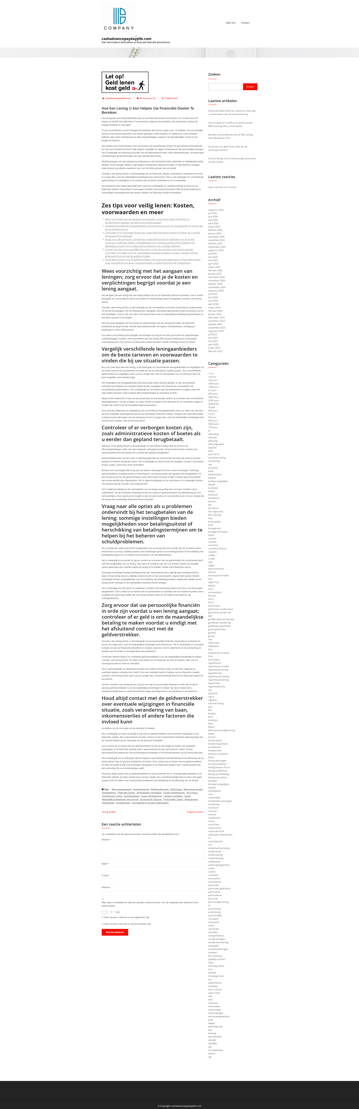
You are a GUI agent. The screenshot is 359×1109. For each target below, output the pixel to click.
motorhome (214, 827)
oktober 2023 (215, 324)
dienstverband (216, 568)
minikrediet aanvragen (220, 801)
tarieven (212, 952)
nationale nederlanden (220, 834)
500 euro (213, 420)
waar (210, 1019)
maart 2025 (214, 267)
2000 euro (213, 397)
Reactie (106, 839)
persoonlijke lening (173, 799)
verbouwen (214, 1006)
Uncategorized (216, 976)
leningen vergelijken (218, 784)
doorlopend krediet (218, 575)
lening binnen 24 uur (219, 767)
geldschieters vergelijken (149, 792)
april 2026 (213, 223)
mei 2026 (213, 219)
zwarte (211, 1053)
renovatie (213, 918)
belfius (211, 491)
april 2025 (213, 263)
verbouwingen (215, 1013)
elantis (211, 585)
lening (187, 796)
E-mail (105, 875)
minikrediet (214, 797)
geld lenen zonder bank (220, 609)
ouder (211, 868)
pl (209, 905)
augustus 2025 (216, 250)
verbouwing (214, 1009)
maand (212, 787)
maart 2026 (214, 226)
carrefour (213, 545)
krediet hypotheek (217, 743)
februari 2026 (215, 230)
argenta (212, 447)
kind (210, 716)
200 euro (213, 393)
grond (211, 636)
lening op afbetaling (218, 774)
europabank (214, 592)
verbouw (213, 1003)
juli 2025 (212, 253)
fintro (211, 599)
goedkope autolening (219, 622)
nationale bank (216, 831)
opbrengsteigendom (219, 864)
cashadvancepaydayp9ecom (118, 98)
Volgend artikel (195, 811)
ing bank (212, 693)
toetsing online (216, 965)
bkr (210, 504)
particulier (213, 885)
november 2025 (216, 240)
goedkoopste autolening (221, 619)
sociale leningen (216, 939)
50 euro (212, 417)
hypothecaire (215, 673)
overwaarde (214, 881)
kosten (211, 737)
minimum (213, 807)
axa (210, 464)
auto (210, 450)
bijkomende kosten (193, 789)
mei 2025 (213, 260)
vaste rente (214, 992)
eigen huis (213, 582)
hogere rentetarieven (174, 792)
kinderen (213, 720)
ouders (212, 871)
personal (213, 898)
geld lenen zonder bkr (219, 612)
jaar (210, 706)
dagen (211, 565)
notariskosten (215, 841)
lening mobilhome (217, 770)
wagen (211, 1023)
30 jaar (211, 407)
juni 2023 (213, 337)
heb (210, 639)
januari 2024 (214, 314)
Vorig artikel (109, 811)
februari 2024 (215, 310)
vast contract (215, 989)
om (210, 844)
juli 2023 (212, 334)
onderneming (215, 854)
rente (211, 925)
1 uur (211, 373)
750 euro (213, 427)
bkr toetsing (214, 514)
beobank (213, 494)
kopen (211, 733)
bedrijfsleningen (141, 789)
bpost (211, 535)
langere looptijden (173, 796)
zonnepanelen (215, 1050)
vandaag (212, 986)
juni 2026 (213, 216)
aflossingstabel (216, 444)
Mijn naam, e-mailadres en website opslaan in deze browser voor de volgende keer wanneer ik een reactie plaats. (150, 904)
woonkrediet (215, 1036)
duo (210, 578)
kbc (210, 710)
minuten (212, 811)
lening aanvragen (217, 760)
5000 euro (213, 424)
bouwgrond (214, 528)
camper (212, 538)
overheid (213, 875)
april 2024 (213, 304)
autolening (214, 461)
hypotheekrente (131, 796)
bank (210, 471)
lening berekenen (217, 764)
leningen (212, 780)
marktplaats (214, 790)
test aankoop (215, 955)
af (209, 430)
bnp (210, 518)
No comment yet (148, 98)
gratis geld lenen (217, 629)
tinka (210, 962)
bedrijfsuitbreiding (160, 789)
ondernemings (216, 858)
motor (211, 821)
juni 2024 (213, 297)
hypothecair (214, 663)
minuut (212, 814)
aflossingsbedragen (122, 789)
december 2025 (216, 236)
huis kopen (192, 792)
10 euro (212, 376)
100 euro (213, 380)
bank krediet (214, 474)
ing (209, 689)
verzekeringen (123, 803)
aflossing (213, 440)
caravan (212, 541)
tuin (210, 969)
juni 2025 (213, 256)
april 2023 (213, 344)
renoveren (213, 922)
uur (210, 979)
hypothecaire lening (112, 796)
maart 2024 (214, 307)
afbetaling (213, 434)
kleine (211, 726)
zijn (210, 1046)
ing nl (211, 696)
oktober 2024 (215, 283)
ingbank (212, 700)
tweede (212, 972)
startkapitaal (108, 803)
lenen (211, 757)
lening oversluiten (217, 777)
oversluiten (214, 878)
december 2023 (216, 317)
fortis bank (214, 605)
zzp (210, 1056)
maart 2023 (214, 347)
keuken (212, 713)
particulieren (215, 895)
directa (212, 572)
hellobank (213, 646)
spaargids (213, 945)
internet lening (216, 703)
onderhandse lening (219, 848)
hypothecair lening (218, 669)
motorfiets (213, 824)
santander (213, 928)
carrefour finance (217, 548)
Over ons (231, 22)
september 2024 (216, 287)
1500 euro (213, 387)
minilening (213, 804)
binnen (212, 501)
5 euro (211, 413)
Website (106, 887)
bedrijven (213, 487)
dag (210, 562)
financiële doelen (126, 792)
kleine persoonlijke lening (221, 730)
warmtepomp (215, 1026)
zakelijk (212, 1040)
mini (210, 794)
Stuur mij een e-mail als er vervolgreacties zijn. (127, 917)
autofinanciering (217, 457)
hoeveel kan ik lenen (219, 652)
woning (212, 1033)
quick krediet (215, 915)
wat (210, 1029)
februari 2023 (215, 351)
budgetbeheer (109, 792)
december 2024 (216, 277)
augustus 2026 (216, 209)
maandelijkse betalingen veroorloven (120, 799)
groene (212, 632)
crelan (211, 558)
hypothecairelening (218, 679)
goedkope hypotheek (219, 626)
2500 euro (213, 400)
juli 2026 (212, 213)
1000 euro (213, 383)
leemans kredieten (218, 753)
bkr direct (213, 508)
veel (210, 999)
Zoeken (214, 74)
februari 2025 (215, 270)
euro (210, 588)
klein (210, 723)
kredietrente (214, 750)
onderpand (214, 861)
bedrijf (211, 484)
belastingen (176, 789)
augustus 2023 (216, 331)
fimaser (212, 595)
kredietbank (214, 747)
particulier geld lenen (219, 888)
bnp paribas (214, 521)
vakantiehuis (215, 982)
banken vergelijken (218, 481)
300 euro (213, 410)
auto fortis (213, 454)
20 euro (212, 390)
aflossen (212, 437)
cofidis (211, 555)
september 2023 (216, 327)
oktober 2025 (215, 243)
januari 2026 (214, 233)
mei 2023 (213, 341)
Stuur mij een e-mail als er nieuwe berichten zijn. (127, 924)
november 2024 (216, 280)
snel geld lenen (216, 935)
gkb (210, 615)
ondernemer (215, 851)
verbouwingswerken (219, 1016)
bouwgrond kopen (218, 531)
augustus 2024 (216, 290)
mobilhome (214, 817)
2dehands (213, 403)
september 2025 (216, 246)
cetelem (212, 551)
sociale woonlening (218, 942)
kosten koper (215, 740)
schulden (213, 932)
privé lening (214, 912)
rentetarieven (191, 799)
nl (209, 838)
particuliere (214, 891)
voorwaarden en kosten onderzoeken (150, 803)
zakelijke (212, 1043)
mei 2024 (213, 300)
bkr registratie (215, 511)
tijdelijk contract (216, 959)
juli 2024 (212, 294)
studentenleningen (218, 949)
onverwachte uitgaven (151, 799)
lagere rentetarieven (151, 796)
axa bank (213, 467)
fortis (211, 602)
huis (210, 656)
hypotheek (213, 683)
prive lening (214, 908)
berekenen (214, 498)
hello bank (213, 642)
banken (212, 477)
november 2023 (216, 320)
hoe (210, 649)
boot (210, 525)
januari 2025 (214, 273)
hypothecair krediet (218, 666)
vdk (210, 996)
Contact (245, 22)
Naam (105, 863)
